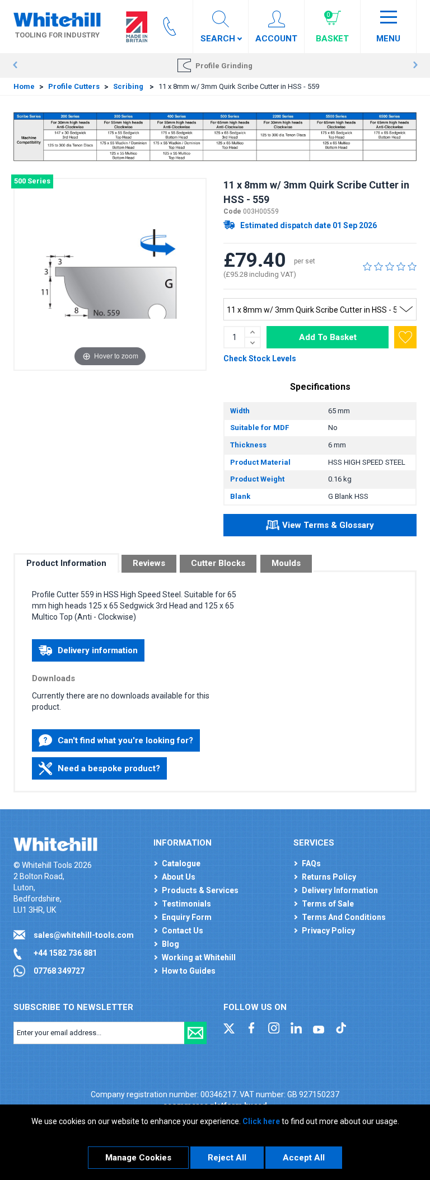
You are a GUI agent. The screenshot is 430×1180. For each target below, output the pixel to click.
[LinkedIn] (296, 1027)
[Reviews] (390, 266)
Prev (15, 65)
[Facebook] (251, 1027)
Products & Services (200, 890)
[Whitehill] (57, 19)
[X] (229, 1027)
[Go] (195, 1033)
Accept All (304, 1158)
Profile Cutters (74, 86)
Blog (170, 944)
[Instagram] (273, 1027)
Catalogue (181, 863)
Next (415, 65)
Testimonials (186, 903)
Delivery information (98, 650)
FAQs (311, 863)
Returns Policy (329, 876)
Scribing (129, 86)
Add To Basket (328, 337)
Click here (261, 1121)
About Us (178, 876)
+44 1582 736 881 (65, 952)
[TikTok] (341, 1027)
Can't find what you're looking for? (125, 740)
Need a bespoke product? (109, 768)
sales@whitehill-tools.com (84, 935)
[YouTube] (318, 1027)
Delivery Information (340, 890)
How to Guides (189, 970)
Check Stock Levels (259, 358)
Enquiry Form (187, 917)
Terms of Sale (328, 903)
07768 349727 (59, 970)
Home (24, 86)
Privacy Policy (328, 930)
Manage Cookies (138, 1158)
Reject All (227, 1158)
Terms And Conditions (344, 917)
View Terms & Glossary (328, 525)
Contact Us (182, 930)
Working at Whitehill (199, 957)
